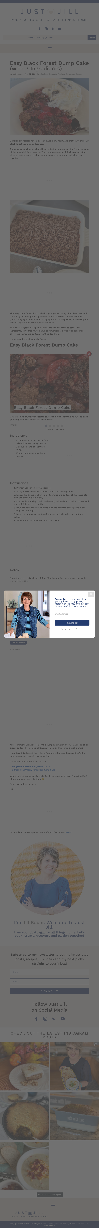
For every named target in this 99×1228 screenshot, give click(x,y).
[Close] (91, 594)
